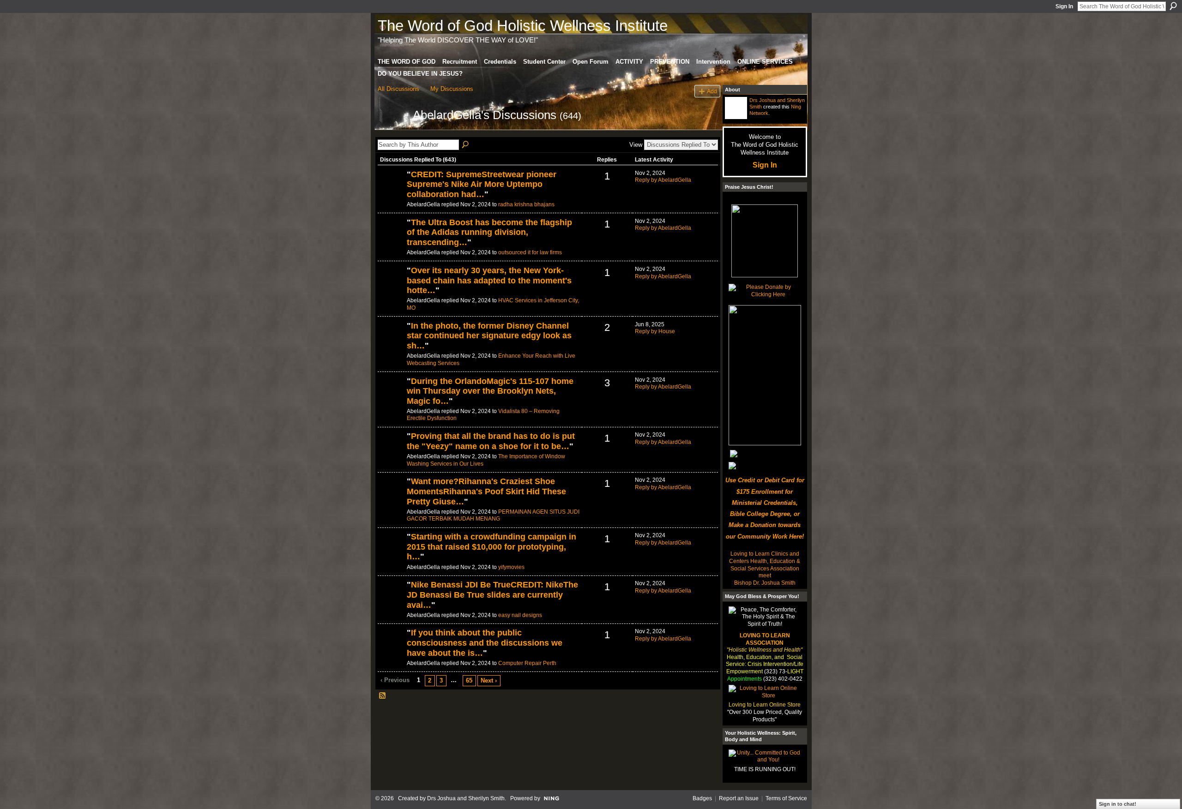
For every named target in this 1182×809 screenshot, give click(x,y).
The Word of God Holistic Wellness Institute (523, 25)
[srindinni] (391, 497)
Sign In (1064, 6)
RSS (383, 696)
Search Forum (466, 145)
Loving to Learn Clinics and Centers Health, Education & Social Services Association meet (764, 565)
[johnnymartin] (391, 286)
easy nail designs (520, 615)
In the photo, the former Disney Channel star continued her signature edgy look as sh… (489, 335)
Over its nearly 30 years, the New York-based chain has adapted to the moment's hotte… (489, 280)
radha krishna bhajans (526, 204)
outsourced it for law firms (530, 252)
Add (712, 91)
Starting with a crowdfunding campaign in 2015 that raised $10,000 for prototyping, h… (491, 546)
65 (469, 680)
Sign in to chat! (1117, 804)
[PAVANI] (391, 190)
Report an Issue (739, 798)
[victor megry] (391, 341)
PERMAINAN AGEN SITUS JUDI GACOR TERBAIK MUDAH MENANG (493, 515)
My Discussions (451, 88)
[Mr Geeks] (391, 648)
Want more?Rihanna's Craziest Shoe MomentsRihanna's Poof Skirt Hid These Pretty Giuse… (486, 491)
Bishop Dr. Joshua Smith (765, 583)
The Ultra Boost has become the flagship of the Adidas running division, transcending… (489, 232)
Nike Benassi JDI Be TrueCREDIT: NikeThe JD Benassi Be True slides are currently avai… (492, 594)
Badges (702, 798)
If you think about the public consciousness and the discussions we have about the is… (484, 642)
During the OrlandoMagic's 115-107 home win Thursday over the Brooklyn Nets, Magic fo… (490, 391)
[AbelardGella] (392, 131)
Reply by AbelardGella (663, 180)
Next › (489, 680)
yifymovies (511, 567)
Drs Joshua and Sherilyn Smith (466, 798)
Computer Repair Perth (527, 663)
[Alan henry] (391, 397)
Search (1173, 6)
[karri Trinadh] (391, 552)
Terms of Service (786, 798)
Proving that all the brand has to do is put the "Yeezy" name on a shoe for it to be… (491, 441)
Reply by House (655, 331)
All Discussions (398, 88)
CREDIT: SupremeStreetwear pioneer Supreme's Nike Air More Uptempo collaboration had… (481, 184)
